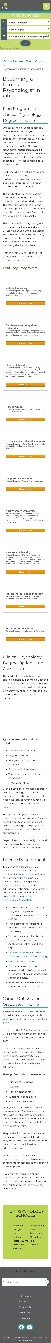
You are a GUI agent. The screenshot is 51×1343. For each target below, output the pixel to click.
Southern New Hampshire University (21, 327)
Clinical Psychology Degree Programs (25, 61)
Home (7, 57)
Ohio (32, 1229)
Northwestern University (20, 511)
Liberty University (16, 365)
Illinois (16, 1233)
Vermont (34, 1244)
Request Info (25, 303)
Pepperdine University (19, 478)
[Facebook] (21, 1327)
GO (25, 43)
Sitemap (25, 1318)
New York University (18, 552)
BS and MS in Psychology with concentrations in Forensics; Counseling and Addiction (25, 446)
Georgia (17, 1229)
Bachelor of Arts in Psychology (33, 631)
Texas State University (19, 628)
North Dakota (37, 1225)
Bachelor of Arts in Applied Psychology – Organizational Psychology (24, 597)
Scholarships (25, 1301)
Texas (32, 1240)
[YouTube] (29, 1327)
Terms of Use (25, 1312)
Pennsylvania (37, 1233)
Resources (25, 1296)
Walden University (17, 288)
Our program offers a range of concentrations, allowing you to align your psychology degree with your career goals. (25, 293)
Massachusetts (20, 1240)
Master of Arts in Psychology (32, 481)
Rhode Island (36, 1237)
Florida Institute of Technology (24, 593)
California (18, 1225)
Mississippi (18, 1244)
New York (18, 1248)
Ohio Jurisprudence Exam (23, 961)
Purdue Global (14, 406)
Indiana (17, 1237)
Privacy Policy (26, 1307)
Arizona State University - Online (25, 441)
